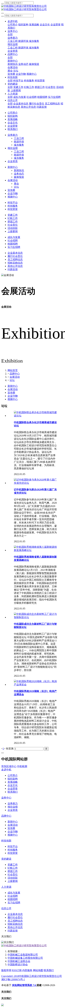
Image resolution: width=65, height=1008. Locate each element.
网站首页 (13, 370)
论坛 (12, 380)
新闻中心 (13, 386)
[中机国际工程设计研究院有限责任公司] (32, 8)
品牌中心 (15, 373)
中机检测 (22, 766)
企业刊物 (13, 396)
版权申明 (6, 970)
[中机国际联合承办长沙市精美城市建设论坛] (35, 415)
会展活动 (15, 377)
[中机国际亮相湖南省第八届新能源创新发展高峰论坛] (35, 550)
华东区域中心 (8, 766)
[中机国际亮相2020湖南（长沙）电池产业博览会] (35, 684)
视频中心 (13, 399)
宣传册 (11, 392)
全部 (10, 34)
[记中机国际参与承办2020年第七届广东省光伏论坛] (35, 483)
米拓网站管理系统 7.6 (24, 985)
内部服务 (27, 970)
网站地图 (38, 970)
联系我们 (49, 970)
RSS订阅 (17, 970)
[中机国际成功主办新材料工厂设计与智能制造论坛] (35, 617)
